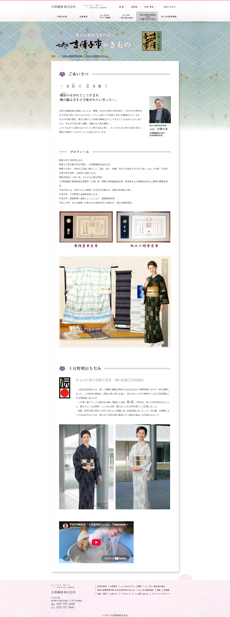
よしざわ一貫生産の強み (155, 586)
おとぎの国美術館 (145, 590)
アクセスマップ (127, 593)
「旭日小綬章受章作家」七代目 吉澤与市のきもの (84, 56)
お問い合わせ (142, 593)
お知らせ (113, 593)
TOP (53, 56)
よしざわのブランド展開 (131, 586)
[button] (61, 17)
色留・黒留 (102, 593)
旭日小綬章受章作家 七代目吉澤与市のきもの (116, 590)
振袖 (158, 590)
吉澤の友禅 (102, 586)
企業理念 (83, 17)
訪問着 (166, 590)
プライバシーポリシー (161, 593)
